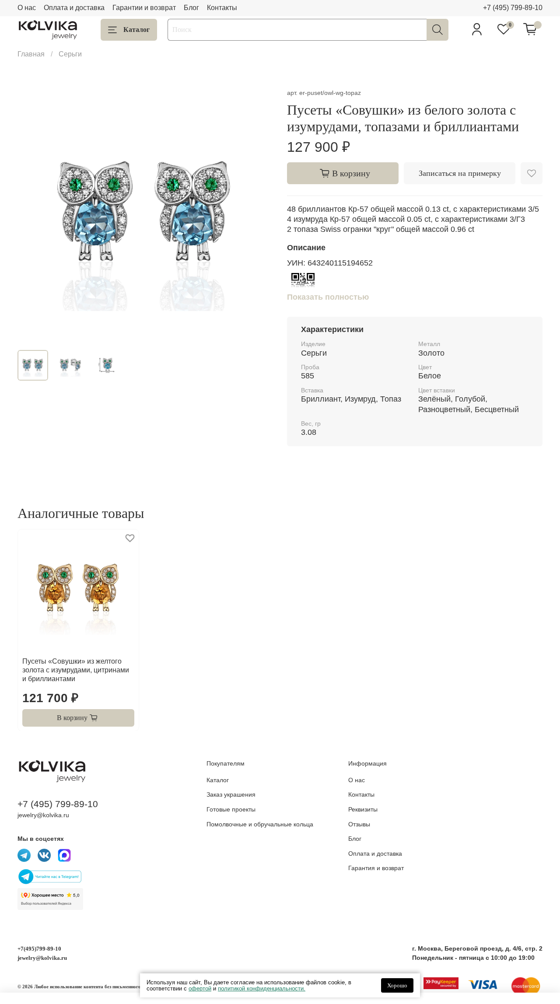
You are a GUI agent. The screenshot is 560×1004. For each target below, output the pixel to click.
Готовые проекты (231, 809)
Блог (191, 7)
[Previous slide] (31, 215)
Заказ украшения (231, 794)
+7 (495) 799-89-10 (512, 7)
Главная (31, 54)
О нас (27, 7)
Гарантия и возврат (376, 867)
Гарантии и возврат (144, 7)
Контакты (222, 7)
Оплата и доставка (74, 7)
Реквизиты (363, 809)
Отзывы (359, 824)
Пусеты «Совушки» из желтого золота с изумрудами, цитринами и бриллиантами (75, 669)
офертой (200, 988)
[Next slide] (259, 215)
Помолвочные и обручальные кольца (259, 824)
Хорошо (397, 985)
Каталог (136, 29)
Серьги (70, 54)
